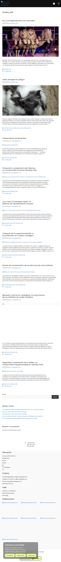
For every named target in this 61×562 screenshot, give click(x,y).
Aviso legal (5, 495)
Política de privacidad (8, 493)
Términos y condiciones (8, 491)
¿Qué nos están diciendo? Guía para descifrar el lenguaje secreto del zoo (22, 416)
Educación (20, 128)
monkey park (7, 71)
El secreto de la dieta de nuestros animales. (14, 412)
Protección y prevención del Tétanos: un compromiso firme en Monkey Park (19, 169)
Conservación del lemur (8, 456)
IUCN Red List (5, 458)
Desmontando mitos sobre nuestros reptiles (14, 414)
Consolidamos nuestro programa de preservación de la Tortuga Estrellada (23, 409)
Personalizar (10, 555)
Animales (6, 128)
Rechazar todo (20, 555)
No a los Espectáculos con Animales (18, 20)
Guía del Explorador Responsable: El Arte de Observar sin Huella (19, 418)
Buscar (4, 394)
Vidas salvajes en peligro (13, 79)
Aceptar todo (31, 555)
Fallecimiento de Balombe (14, 138)
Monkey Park (7, 69)
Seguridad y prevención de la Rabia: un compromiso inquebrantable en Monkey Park (22, 363)
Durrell (4, 463)
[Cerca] (36, 543)
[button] (55, 3)
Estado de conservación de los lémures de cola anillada (27, 265)
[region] (20, 550)
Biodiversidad (13, 128)
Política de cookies (20, 551)
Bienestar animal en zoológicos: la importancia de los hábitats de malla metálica (23, 296)
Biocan (4, 460)
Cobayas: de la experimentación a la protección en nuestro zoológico (17, 234)
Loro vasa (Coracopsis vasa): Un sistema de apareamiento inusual (17, 202)
